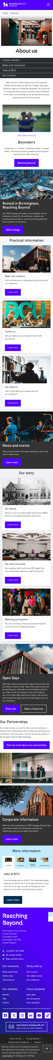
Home (5, 13)
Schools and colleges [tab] (32, 865)
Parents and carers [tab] (44, 865)
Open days (31, 995)
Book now (11, 709)
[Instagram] (22, 1015)
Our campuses (33, 980)
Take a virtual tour (33, 709)
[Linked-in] (31, 1015)
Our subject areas (34, 976)
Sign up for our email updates (30, 1026)
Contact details (10, 60)
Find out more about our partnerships (26, 745)
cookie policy (7, 1056)
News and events (10, 972)
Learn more (13, 292)
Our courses (32, 972)
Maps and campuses (13, 65)
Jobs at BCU (9, 70)
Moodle (5, 995)
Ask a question (33, 1003)
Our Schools (9, 75)
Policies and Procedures (18, 1042)
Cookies (37, 1042)
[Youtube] (39, 1015)
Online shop (7, 976)
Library (5, 1003)
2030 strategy (13, 230)
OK (47, 1049)
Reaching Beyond (26, 163)
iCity (4, 999)
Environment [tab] (20, 865)
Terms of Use (15, 1039)
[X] (14, 1015)
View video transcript (27, 136)
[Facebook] (5, 1015)
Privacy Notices (32, 1039)
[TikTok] (48, 1015)
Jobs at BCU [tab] (8, 865)
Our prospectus (33, 999)
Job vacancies (8, 980)
